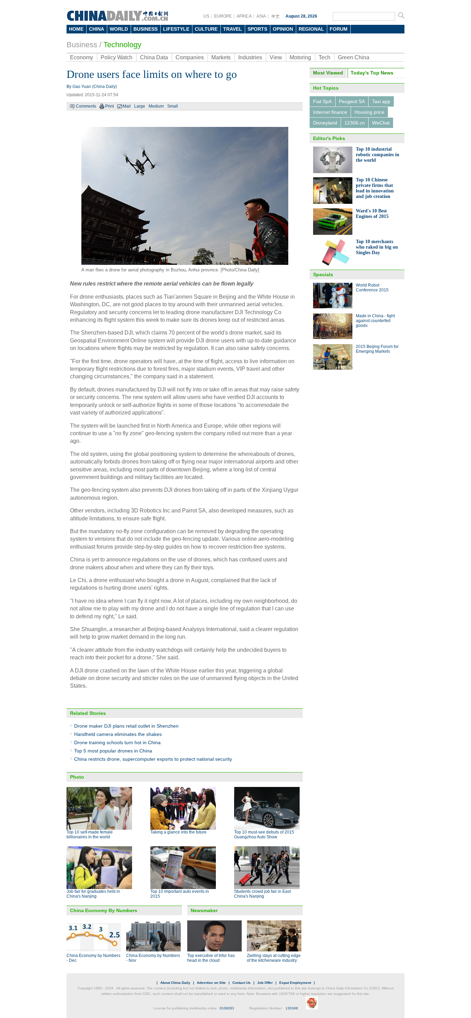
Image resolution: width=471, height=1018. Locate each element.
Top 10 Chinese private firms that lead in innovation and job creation (375, 188)
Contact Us (241, 983)
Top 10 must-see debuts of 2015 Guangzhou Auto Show (264, 834)
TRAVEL (232, 29)
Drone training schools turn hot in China (117, 742)
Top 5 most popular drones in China (113, 750)
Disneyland (325, 123)
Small (172, 106)
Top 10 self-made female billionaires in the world (90, 834)
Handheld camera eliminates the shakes (118, 734)
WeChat (381, 123)
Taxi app (381, 101)
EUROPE (223, 16)
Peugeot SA (352, 101)
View (276, 57)
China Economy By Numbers (103, 910)
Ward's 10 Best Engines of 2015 (372, 213)
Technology (122, 44)
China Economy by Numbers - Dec (93, 958)
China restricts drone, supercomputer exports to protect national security (153, 759)
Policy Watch (116, 57)
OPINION (283, 29)
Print (109, 106)
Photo (77, 777)
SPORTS (257, 29)
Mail (127, 106)
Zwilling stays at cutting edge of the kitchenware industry (274, 958)
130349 (291, 1008)
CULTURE (206, 29)
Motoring (300, 57)
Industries (250, 57)
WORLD (119, 29)
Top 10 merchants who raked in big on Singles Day (377, 247)
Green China (353, 57)
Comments (86, 106)
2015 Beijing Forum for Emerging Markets (377, 349)
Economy (81, 57)
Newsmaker (204, 910)
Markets (221, 57)
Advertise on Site (211, 983)
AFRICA (244, 16)
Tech (324, 57)
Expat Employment (295, 983)
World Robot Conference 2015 (372, 287)
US (206, 16)
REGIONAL (311, 29)
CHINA (96, 29)
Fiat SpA (322, 101)
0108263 (227, 1008)
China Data (154, 57)
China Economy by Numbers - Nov (153, 958)
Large (139, 106)
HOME (76, 29)
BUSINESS (145, 29)
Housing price (369, 112)
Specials (323, 274)
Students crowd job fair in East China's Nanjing (262, 894)
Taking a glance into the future (178, 832)
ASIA (261, 16)
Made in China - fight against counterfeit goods (375, 320)
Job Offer (265, 983)
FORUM (339, 29)
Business (82, 44)
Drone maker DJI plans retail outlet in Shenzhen (126, 726)
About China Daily (175, 983)
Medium (156, 106)
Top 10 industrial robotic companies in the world (377, 155)
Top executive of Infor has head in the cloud (211, 958)
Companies (190, 57)
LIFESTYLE (176, 29)
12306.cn (354, 123)
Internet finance (330, 112)
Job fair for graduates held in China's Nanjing (93, 894)
